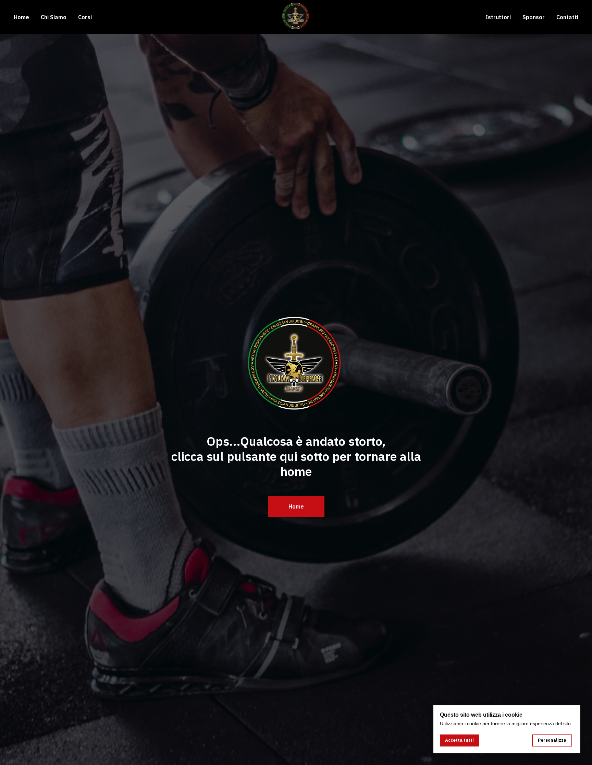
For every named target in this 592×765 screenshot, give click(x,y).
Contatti (567, 17)
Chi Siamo (53, 17)
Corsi (85, 17)
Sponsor (533, 17)
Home (21, 17)
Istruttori (498, 17)
